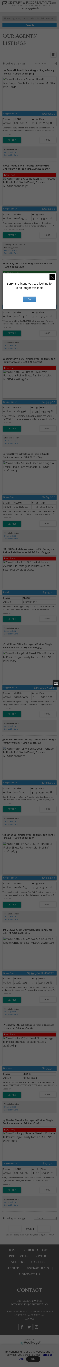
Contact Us (29, 1274)
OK (33, 1359)
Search (29, 25)
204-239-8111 (10, 152)
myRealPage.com (30, 1342)
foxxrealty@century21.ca (30, 1304)
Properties (18, 1256)
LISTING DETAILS (12, 140)
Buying (41, 1256)
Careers (38, 1262)
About (13, 1268)
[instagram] (37, 1327)
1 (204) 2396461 (11, 250)
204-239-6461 (30, 8)
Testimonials (37, 1268)
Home (13, 1250)
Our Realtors (36, 1250)
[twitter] (29, 1327)
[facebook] (22, 1327)
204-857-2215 (10, 440)
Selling (18, 1262)
